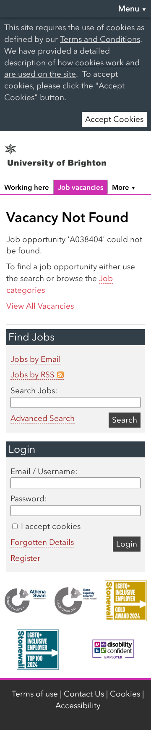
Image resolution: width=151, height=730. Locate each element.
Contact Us (84, 694)
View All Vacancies (40, 306)
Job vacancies (80, 187)
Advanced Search (42, 418)
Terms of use (35, 694)
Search (124, 420)
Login (126, 544)
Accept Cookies (114, 119)
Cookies (125, 694)
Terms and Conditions (100, 39)
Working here (26, 187)
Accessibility (77, 705)
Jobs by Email (35, 359)
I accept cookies (50, 526)
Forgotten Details (42, 542)
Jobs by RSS (32, 374)
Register (25, 558)
